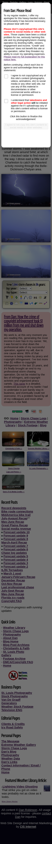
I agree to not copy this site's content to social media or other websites (26, 126)
